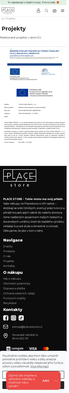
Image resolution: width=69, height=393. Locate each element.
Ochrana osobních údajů (19, 293)
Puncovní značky (14, 298)
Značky (8, 246)
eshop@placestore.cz (27, 326)
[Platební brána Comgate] (29, 348)
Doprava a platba (14, 288)
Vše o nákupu (12, 278)
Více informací (39, 366)
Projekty (8, 261)
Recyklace (10, 303)
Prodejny (9, 251)
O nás (6, 256)
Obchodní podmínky (16, 283)
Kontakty (9, 265)
